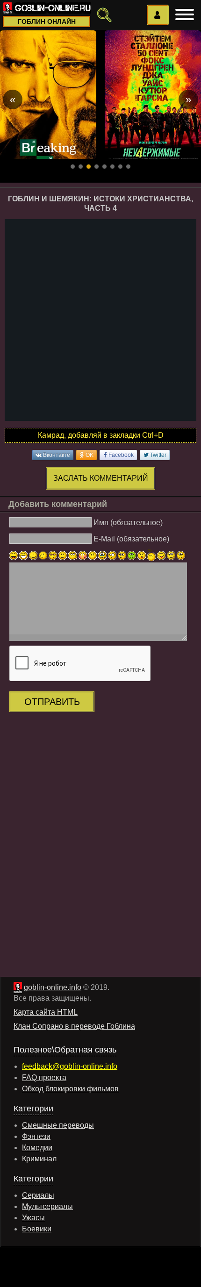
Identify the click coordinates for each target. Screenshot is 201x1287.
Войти (157, 15)
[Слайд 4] (96, 166)
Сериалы (38, 1195)
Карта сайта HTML (46, 1012)
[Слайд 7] (120, 166)
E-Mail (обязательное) (131, 538)
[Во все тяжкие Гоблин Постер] (48, 94)
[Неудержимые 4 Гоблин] (153, 94)
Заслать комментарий (100, 478)
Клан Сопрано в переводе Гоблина (74, 1026)
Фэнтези (36, 1136)
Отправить (52, 702)
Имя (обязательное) (128, 522)
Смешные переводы (58, 1125)
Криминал (39, 1159)
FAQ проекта (44, 1077)
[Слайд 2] (81, 166)
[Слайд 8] (128, 166)
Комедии (37, 1148)
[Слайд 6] (112, 166)
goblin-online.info (52, 987)
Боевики (36, 1229)
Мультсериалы (47, 1206)
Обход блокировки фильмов (70, 1089)
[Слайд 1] (73, 166)
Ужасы (33, 1218)
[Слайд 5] (104, 166)
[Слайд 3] (88, 166)
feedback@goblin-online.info (69, 1066)
